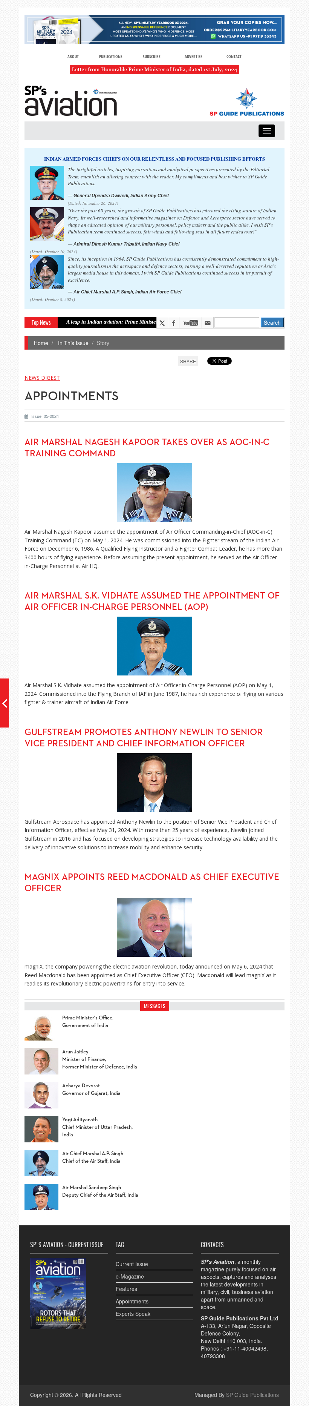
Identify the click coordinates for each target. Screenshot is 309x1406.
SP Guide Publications (252, 1394)
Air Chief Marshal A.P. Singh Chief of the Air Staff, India (92, 1157)
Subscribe (152, 56)
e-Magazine (130, 1276)
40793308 (213, 1356)
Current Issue (132, 1264)
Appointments (132, 1301)
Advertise (193, 56)
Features (126, 1288)
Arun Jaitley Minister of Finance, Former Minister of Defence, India (99, 1059)
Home (41, 343)
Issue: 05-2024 (45, 416)
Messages (154, 1006)
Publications (110, 56)
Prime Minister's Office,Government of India (87, 1021)
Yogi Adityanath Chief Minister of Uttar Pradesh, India (97, 1127)
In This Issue (73, 343)
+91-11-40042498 (244, 1348)
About (73, 56)
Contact (234, 56)
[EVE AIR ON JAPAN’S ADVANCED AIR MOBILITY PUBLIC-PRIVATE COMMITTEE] (4, 703)
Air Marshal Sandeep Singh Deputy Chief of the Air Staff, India (100, 1191)
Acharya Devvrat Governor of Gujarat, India (91, 1089)
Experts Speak (133, 1313)
